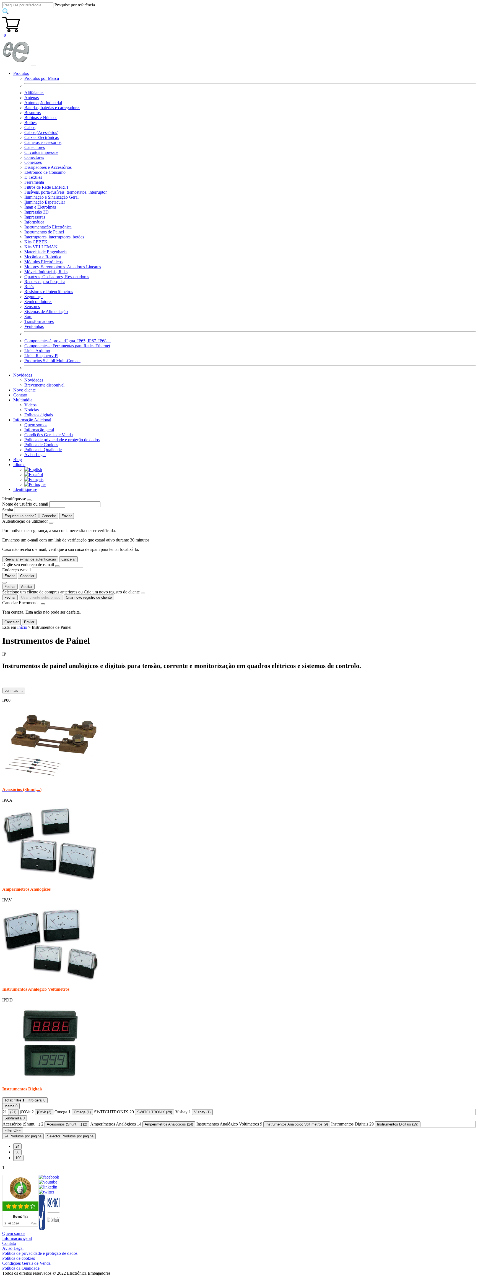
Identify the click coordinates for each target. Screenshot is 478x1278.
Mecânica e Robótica (42, 256)
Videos (30, 405)
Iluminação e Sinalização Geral (51, 197)
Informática (34, 222)
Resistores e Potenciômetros (48, 291)
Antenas (31, 97)
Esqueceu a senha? (20, 516)
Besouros (32, 112)
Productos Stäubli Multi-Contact (52, 360)
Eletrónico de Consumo (45, 172)
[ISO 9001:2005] (49, 1228)
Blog (17, 459)
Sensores (32, 306)
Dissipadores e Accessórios (48, 167)
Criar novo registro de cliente (89, 597)
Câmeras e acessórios (42, 142)
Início (22, 627)
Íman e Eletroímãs (40, 207)
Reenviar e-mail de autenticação (30, 559)
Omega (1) (82, 1112)
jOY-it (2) (44, 1112)
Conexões (33, 162)
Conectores (34, 157)
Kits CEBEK (36, 242)
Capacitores (34, 147)
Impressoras (34, 217)
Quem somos (35, 424)
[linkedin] (48, 1187)
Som (28, 316)
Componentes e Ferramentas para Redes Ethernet (67, 345)
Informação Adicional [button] (32, 419)
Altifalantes (34, 92)
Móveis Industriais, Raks (45, 271)
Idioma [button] (19, 464)
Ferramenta (34, 182)
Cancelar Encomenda (21, 602)
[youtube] (48, 1182)
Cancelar (49, 516)
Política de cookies (18, 1258)
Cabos (29, 127)
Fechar (9, 587)
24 (17, 1146)
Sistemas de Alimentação (46, 311)
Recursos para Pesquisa (44, 281)
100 (18, 1158)
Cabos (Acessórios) (41, 132)
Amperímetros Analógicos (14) (169, 1124)
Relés (29, 286)
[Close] (29, 500)
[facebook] (49, 1177)
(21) (13, 1112)
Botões (30, 122)
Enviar (66, 516)
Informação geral (39, 429)
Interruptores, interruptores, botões (54, 237)
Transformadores (39, 321)
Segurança (33, 296)
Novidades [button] (22, 375)
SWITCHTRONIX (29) (154, 1112)
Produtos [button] (21, 73)
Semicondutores (38, 301)
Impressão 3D (36, 212)
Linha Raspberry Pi (41, 355)
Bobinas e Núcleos (40, 117)
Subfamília (14, 1118)
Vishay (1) (202, 1112)
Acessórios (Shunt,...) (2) (67, 1124)
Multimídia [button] (22, 400)
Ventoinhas (34, 326)
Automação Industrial (43, 102)
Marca (10, 1106)
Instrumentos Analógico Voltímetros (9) (297, 1124)
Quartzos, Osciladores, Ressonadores (56, 276)
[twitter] (46, 1192)
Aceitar (26, 587)
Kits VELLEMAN (41, 246)
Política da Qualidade (43, 449)
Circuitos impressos (41, 152)
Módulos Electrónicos (43, 261)
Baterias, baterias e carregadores (52, 107)
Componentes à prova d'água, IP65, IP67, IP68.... (67, 340)
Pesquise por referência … (77, 4)
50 (17, 1152)
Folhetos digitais (38, 414)
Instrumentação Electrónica (48, 227)
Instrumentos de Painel (44, 232)
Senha (7, 509)
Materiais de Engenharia (45, 251)
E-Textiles (33, 177)
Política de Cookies (41, 444)
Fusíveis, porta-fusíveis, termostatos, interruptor (65, 192)
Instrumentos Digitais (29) (397, 1124)
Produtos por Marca (41, 78)
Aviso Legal (35, 454)
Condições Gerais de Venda (48, 434)
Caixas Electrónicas (41, 137)
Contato (20, 395)
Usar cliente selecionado (40, 597)
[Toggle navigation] (33, 65)
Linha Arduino (37, 350)
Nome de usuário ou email (25, 504)
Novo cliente (24, 390)
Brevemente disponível (44, 385)
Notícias (31, 409)
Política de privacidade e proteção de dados (62, 439)
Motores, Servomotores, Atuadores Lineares (62, 266)
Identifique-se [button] (25, 489)
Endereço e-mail (16, 569)
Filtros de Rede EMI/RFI (46, 187)
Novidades (33, 380)
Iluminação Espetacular (44, 202)
